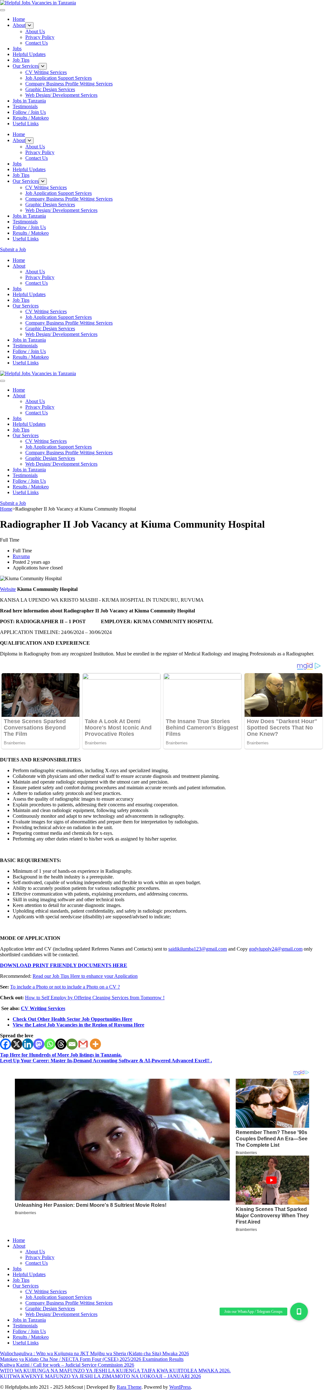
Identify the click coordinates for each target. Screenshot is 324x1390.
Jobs (17, 48)
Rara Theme (129, 1387)
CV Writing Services (46, 72)
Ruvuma (21, 556)
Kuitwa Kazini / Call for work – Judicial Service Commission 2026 (67, 1365)
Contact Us (36, 43)
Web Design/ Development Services (61, 95)
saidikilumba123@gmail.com (197, 949)
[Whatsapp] (49, 1044)
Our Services (26, 66)
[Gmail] (83, 1044)
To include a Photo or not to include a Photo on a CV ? (65, 987)
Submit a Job (13, 249)
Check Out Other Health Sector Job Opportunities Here (72, 1019)
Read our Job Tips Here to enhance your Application (85, 976)
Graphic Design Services (50, 89)
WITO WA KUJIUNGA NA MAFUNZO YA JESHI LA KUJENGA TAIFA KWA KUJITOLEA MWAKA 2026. (115, 1370)
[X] (16, 1044)
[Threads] (60, 1044)
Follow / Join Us (29, 112)
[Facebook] (5, 1044)
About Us (35, 31)
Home (19, 19)
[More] (95, 1044)
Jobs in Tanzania (29, 100)
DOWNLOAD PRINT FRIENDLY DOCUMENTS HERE (63, 965)
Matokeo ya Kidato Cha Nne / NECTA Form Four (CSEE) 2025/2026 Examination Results (92, 1359)
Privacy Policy (39, 37)
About (19, 25)
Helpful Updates (29, 54)
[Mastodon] (38, 1044)
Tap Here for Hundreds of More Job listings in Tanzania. (61, 1055)
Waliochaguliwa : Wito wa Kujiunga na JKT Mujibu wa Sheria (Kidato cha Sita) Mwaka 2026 (94, 1353)
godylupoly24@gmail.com (275, 949)
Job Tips (21, 60)
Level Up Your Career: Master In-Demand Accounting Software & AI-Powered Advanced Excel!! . (106, 1060)
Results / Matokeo (31, 118)
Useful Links (26, 123)
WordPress (180, 1387)
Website (8, 589)
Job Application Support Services (58, 78)
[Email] (72, 1044)
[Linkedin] (27, 1044)
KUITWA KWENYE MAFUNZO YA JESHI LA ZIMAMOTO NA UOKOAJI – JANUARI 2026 (100, 1376)
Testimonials (25, 106)
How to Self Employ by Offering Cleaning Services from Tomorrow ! (95, 997)
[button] (299, 1311)
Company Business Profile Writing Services (69, 83)
